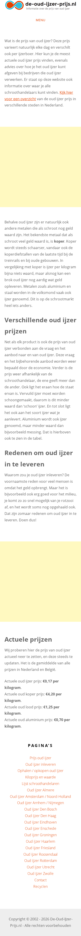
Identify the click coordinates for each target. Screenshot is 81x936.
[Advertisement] (40, 167)
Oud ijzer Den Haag (40, 815)
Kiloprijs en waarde (40, 777)
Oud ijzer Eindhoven (40, 822)
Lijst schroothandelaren (40, 783)
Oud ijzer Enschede (40, 828)
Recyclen (40, 886)
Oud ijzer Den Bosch (40, 809)
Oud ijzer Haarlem (40, 841)
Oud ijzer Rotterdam (40, 860)
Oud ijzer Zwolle (40, 873)
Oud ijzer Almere (40, 790)
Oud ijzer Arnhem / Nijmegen (40, 802)
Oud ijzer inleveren (40, 764)
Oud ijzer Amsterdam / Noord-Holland (40, 796)
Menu (40, 20)
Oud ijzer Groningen (40, 834)
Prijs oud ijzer (40, 757)
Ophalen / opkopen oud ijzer (40, 770)
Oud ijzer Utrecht (40, 867)
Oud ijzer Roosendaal (40, 854)
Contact (40, 880)
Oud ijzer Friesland (40, 847)
